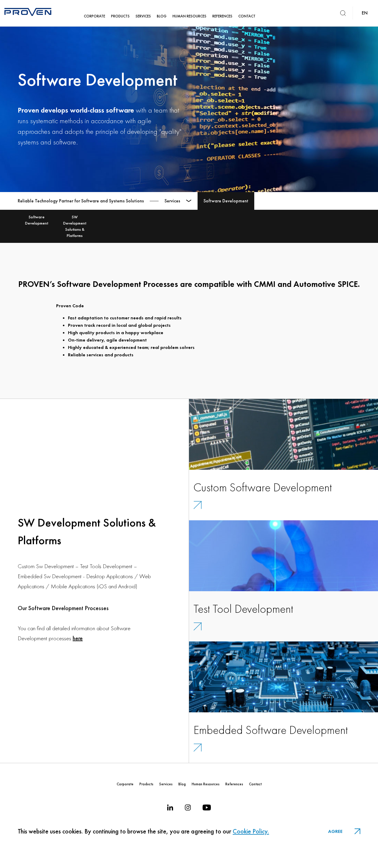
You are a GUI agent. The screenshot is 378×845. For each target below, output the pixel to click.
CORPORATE (94, 16)
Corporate (125, 783)
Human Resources (205, 783)
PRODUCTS (120, 16)
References (234, 783)
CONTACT (246, 16)
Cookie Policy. (251, 831)
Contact (255, 783)
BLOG (162, 16)
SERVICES (143, 16)
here (78, 638)
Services (165, 783)
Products (146, 783)
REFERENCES (222, 16)
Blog (182, 783)
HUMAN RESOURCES (189, 16)
